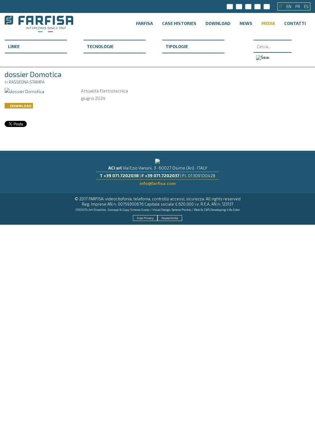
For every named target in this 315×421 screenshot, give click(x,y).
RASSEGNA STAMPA (27, 82)
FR (298, 6)
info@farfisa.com (158, 183)
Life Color (233, 209)
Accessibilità (169, 218)
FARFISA (144, 23)
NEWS (246, 23)
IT (281, 6)
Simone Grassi (140, 209)
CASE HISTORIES (179, 23)
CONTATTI (295, 23)
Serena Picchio (181, 209)
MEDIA (268, 23)
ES (306, 6)
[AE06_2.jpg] (24, 90)
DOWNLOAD (217, 23)
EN (289, 6)
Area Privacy (145, 218)
